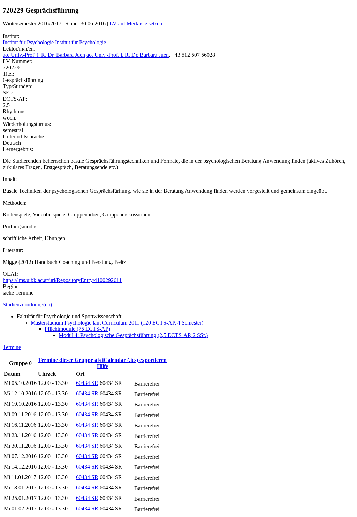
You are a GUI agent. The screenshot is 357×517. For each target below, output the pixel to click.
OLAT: (10, 274)
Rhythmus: (15, 111)
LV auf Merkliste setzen (135, 23)
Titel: (8, 74)
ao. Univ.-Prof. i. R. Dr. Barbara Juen (44, 55)
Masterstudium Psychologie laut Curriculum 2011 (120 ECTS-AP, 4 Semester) (117, 323)
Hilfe (102, 366)
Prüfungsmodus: (21, 226)
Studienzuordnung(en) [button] (27, 304)
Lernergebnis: (18, 149)
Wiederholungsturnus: (27, 124)
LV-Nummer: (17, 61)
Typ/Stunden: (17, 86)
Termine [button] (12, 347)
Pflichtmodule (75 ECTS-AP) (77, 329)
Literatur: (13, 250)
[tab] (178, 305)
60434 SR (87, 383)
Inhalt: (10, 179)
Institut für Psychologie (28, 42)
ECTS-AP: (15, 99)
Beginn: (11, 286)
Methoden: (14, 203)
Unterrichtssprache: (24, 136)
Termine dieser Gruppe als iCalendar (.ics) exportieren (102, 360)
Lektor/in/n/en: (19, 49)
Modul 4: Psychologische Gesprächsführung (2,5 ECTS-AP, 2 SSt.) (133, 335)
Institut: (11, 36)
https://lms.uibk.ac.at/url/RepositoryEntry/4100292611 (62, 280)
